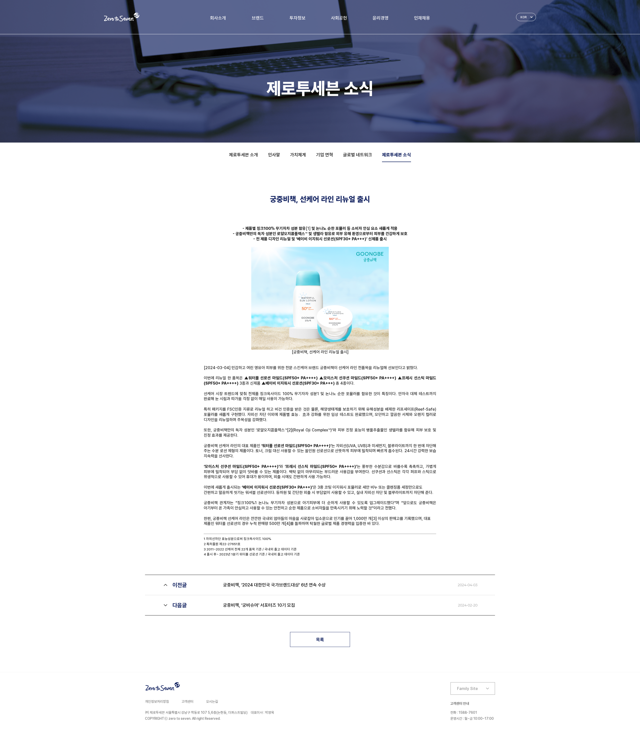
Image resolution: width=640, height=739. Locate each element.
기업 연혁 (324, 154)
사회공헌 (339, 18)
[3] (374, 518)
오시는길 (212, 701)
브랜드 (258, 18)
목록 (320, 639)
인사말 (274, 154)
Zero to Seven (121, 17)
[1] (308, 228)
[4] (287, 523)
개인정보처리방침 (157, 701)
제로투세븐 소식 (396, 154)
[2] (289, 430)
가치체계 (298, 154)
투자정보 (298, 18)
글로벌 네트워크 (357, 154)
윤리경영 (380, 18)
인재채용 (422, 18)
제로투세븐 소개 (243, 154)
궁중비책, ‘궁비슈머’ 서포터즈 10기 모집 (259, 605)
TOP (527, 718)
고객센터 (188, 701)
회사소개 (218, 18)
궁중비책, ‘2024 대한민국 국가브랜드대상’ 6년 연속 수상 (274, 584)
